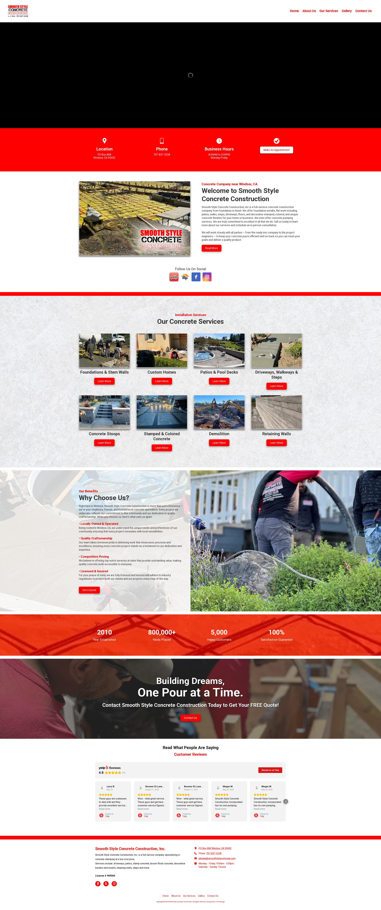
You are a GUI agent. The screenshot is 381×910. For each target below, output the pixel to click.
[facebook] (196, 276)
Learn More (104, 381)
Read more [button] (104, 808)
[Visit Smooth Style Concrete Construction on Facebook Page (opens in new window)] (97, 883)
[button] (95, 801)
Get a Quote (89, 590)
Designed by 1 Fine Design (216, 902)
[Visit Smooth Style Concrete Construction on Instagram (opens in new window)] (114, 883)
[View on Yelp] (102, 788)
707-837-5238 (213, 853)
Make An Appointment (277, 149)
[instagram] (207, 276)
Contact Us (190, 717)
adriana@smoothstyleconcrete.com (217, 858)
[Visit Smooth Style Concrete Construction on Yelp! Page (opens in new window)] (106, 883)
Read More (211, 248)
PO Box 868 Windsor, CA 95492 (215, 848)
